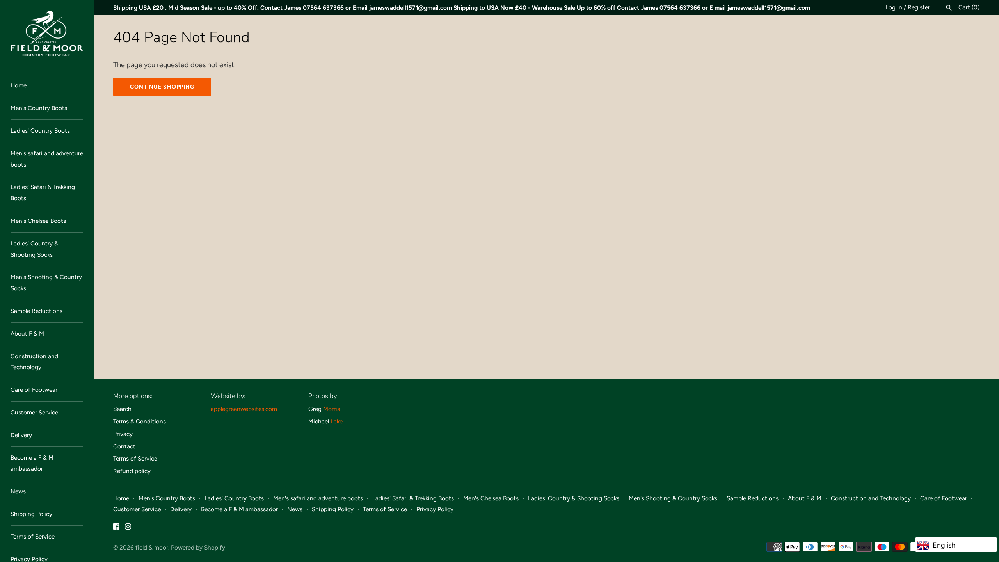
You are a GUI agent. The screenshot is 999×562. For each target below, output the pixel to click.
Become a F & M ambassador (32, 463)
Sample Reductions (36, 311)
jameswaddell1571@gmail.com (410, 7)
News (18, 491)
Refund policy (132, 471)
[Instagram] (128, 528)
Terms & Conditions (139, 421)
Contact (124, 446)
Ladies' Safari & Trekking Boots (43, 192)
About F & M (27, 333)
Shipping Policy (31, 514)
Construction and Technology (34, 361)
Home (19, 85)
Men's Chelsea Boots (38, 220)
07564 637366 (323, 7)
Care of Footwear (34, 389)
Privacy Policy (434, 509)
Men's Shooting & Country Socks (46, 282)
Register (919, 7)
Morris (331, 409)
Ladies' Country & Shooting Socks (34, 249)
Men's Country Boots (39, 108)
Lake (337, 421)
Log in (893, 7)
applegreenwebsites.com (244, 409)
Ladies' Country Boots (40, 130)
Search (122, 409)
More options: (133, 396)
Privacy (123, 434)
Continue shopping (162, 87)
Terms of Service (33, 536)
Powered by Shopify (198, 547)
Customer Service (34, 412)
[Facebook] (116, 528)
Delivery (21, 435)
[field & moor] (47, 33)
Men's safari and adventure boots (47, 158)
